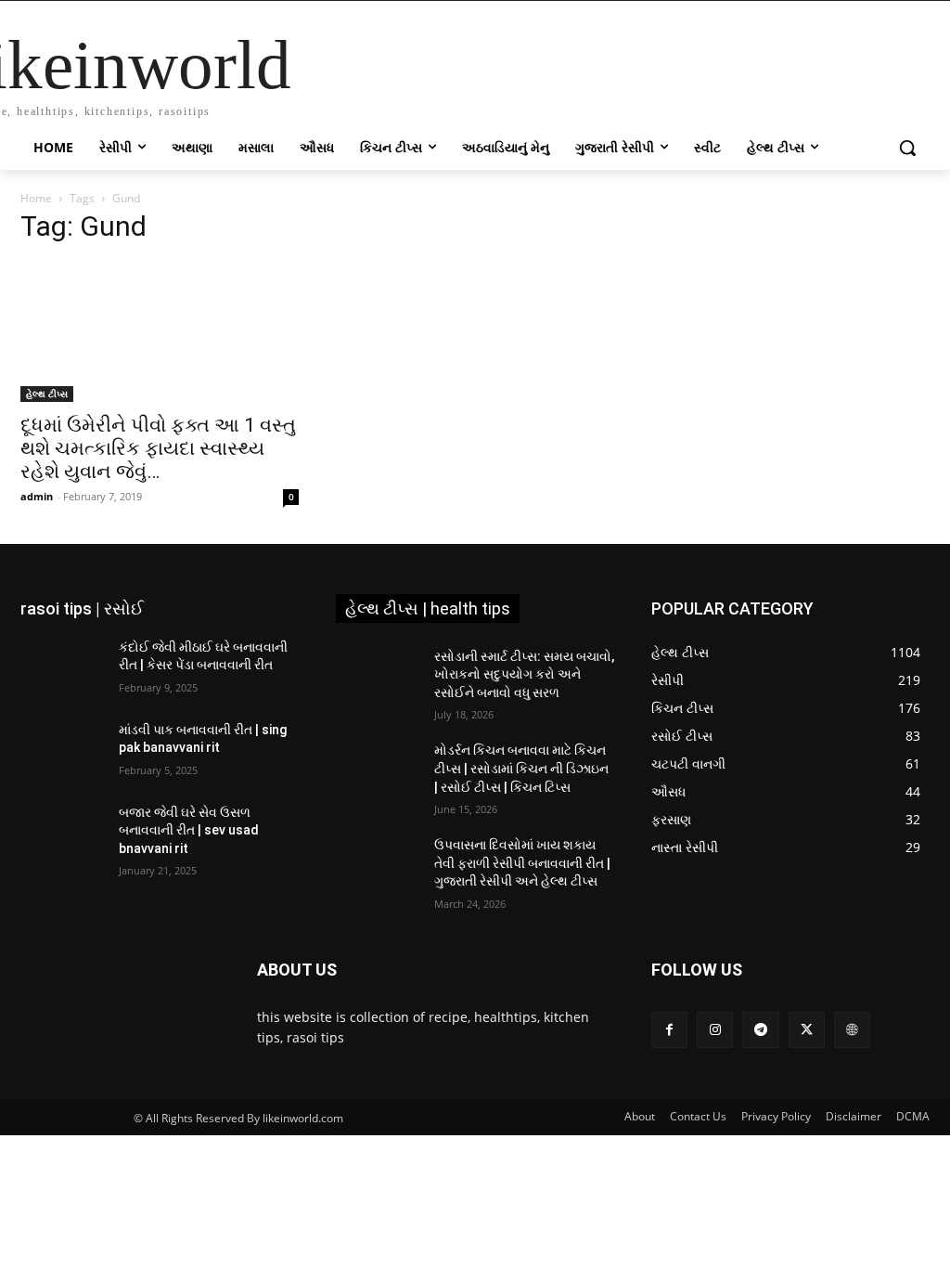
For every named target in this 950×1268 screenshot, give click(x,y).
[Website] (852, 1030)
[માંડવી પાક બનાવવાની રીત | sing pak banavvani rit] (62, 750)
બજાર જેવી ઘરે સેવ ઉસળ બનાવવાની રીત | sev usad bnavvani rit (189, 830)
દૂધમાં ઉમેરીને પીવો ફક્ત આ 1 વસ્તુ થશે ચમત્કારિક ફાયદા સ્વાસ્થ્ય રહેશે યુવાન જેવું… (158, 448)
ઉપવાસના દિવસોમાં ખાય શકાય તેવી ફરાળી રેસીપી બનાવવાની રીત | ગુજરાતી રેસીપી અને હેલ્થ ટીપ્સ (522, 862)
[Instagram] (715, 1030)
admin (36, 496)
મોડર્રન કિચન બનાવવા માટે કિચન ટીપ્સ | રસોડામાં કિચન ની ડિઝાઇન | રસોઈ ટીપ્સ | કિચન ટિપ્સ (521, 768)
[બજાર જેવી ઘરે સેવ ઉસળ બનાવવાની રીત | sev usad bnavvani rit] (62, 833)
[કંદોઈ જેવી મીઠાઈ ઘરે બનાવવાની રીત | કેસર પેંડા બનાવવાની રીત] (62, 668)
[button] (907, 147)
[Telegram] (760, 1030)
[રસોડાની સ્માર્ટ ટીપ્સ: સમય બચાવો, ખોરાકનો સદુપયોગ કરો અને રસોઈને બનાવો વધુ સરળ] (377, 677)
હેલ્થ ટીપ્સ (47, 393)
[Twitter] (807, 1030)
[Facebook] (669, 1030)
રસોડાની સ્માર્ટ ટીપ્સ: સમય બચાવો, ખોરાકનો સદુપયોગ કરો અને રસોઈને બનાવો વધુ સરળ (524, 674)
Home (36, 198)
